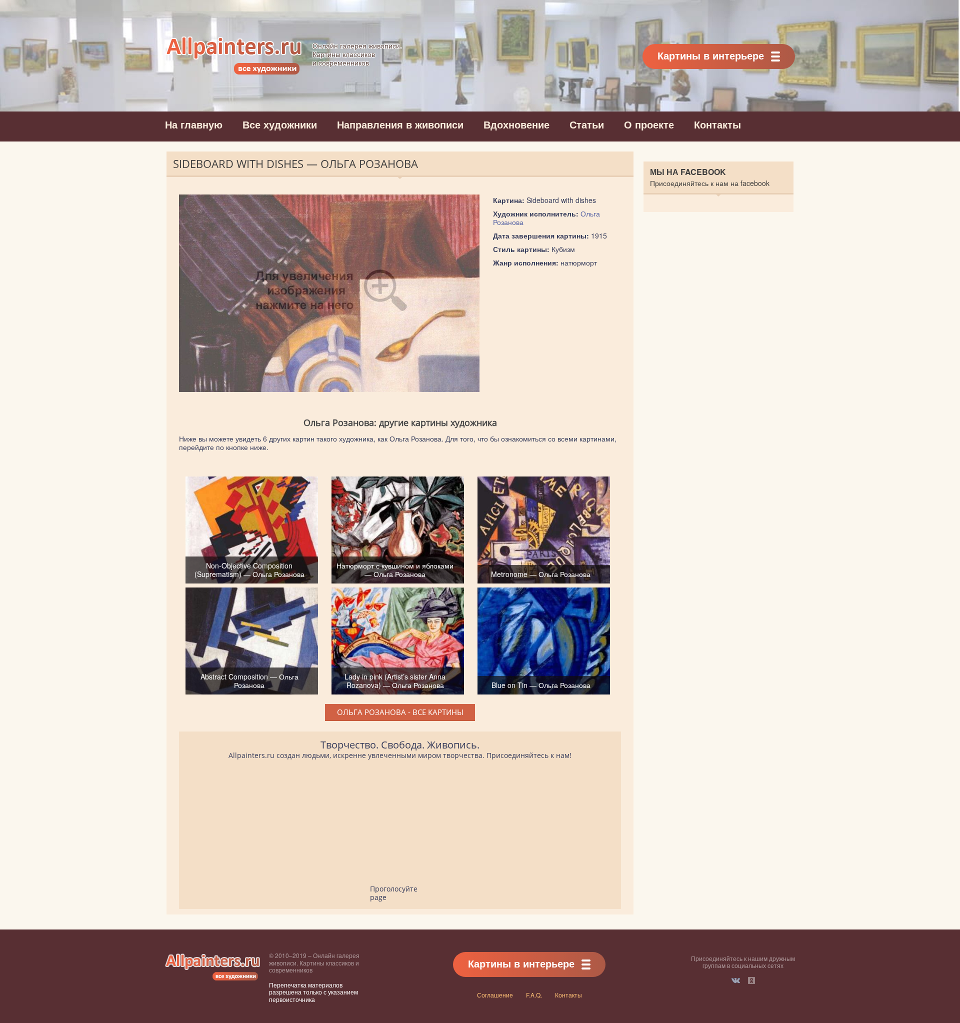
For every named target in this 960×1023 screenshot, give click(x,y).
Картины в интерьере (711, 55)
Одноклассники (751, 980)
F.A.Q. (534, 994)
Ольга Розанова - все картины (400, 712)
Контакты (717, 124)
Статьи (587, 124)
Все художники (279, 124)
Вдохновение (517, 124)
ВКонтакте (736, 980)
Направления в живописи (400, 124)
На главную (193, 124)
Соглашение (495, 994)
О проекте (649, 124)
